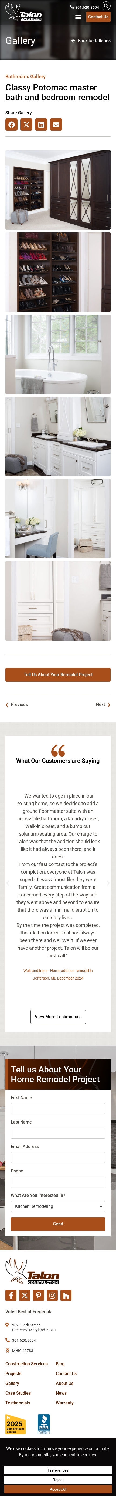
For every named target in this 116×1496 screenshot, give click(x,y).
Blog (60, 1363)
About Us (64, 1383)
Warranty (65, 1403)
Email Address (25, 1146)
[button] (106, 5)
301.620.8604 (87, 7)
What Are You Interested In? (38, 1195)
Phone (17, 1171)
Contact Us (66, 1373)
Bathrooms (17, 76)
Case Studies (18, 1393)
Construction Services (26, 1363)
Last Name (21, 1122)
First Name (21, 1097)
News (61, 1393)
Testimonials (17, 1403)
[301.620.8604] (72, 7)
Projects (13, 1373)
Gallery (12, 1383)
